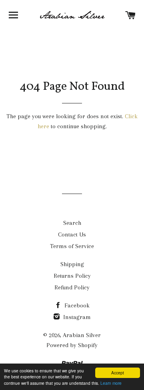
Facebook (76, 305)
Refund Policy (72, 287)
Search (72, 222)
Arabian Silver (82, 335)
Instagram (76, 317)
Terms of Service (72, 246)
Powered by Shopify (72, 345)
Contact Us (72, 234)
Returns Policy (72, 275)
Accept (117, 373)
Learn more (111, 383)
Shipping (72, 264)
